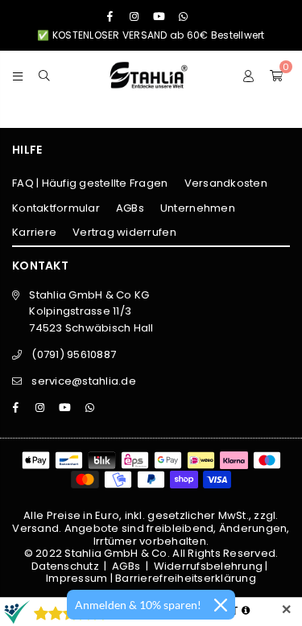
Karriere (34, 232)
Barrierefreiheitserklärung (185, 578)
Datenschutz (65, 566)
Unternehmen (197, 208)
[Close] (220, 605)
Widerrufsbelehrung (208, 566)
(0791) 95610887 (73, 354)
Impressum (76, 578)
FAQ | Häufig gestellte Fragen (90, 183)
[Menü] (18, 75)
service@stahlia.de (83, 381)
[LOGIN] (248, 75)
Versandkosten (225, 183)
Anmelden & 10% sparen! (138, 605)
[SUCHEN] (44, 75)
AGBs (130, 208)
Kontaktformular (56, 208)
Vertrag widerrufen (124, 232)
